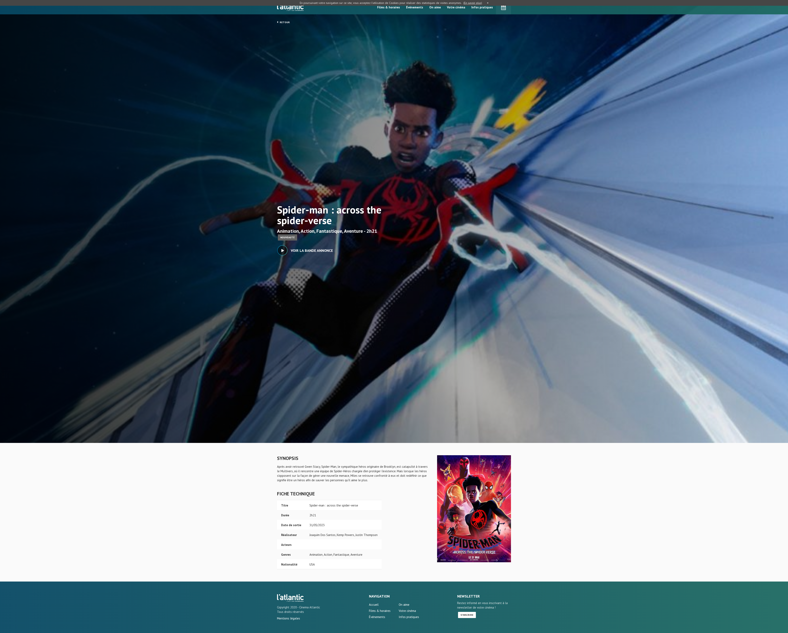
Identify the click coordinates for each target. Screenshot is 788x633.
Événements (414, 7)
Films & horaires (388, 7)
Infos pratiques (482, 7)
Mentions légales (288, 618)
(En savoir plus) (472, 3)
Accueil (374, 605)
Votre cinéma (456, 7)
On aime (435, 7)
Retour (284, 22)
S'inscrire (466, 614)
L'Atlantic (290, 7)
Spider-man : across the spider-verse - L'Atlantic (290, 598)
